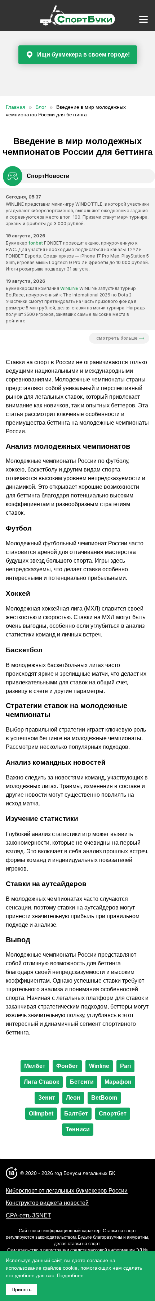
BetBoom (104, 1098)
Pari (125, 1066)
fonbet (35, 243)
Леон (73, 1098)
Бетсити (82, 1082)
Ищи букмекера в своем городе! (83, 55)
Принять (21, 1289)
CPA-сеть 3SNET (28, 1215)
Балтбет (76, 1113)
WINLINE (69, 288)
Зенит (46, 1098)
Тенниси (78, 1129)
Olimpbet (41, 1113)
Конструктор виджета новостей (47, 1203)
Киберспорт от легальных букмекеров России (67, 1191)
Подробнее (70, 1275)
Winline (99, 1066)
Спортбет (113, 1113)
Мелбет (34, 1066)
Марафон (118, 1082)
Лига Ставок (41, 1082)
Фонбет (67, 1066)
